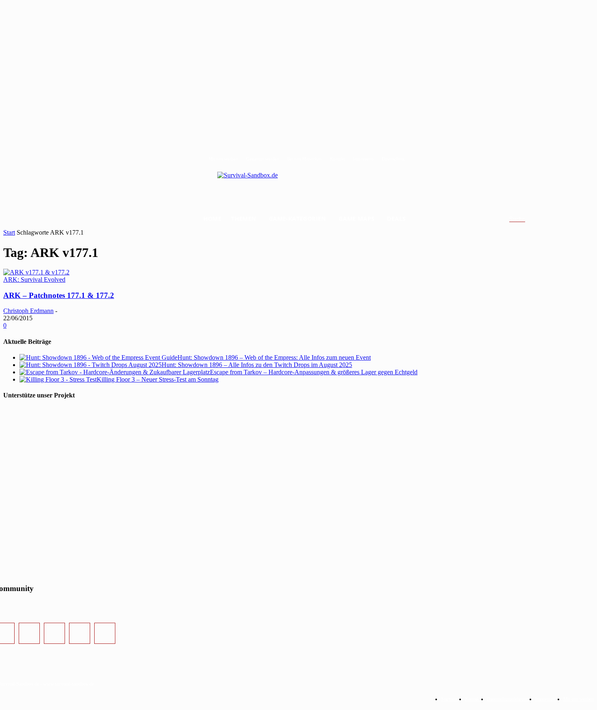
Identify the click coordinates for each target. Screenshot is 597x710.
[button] (527, 219)
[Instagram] (29, 633)
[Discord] (79, 633)
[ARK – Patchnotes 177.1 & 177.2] (36, 272)
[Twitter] (54, 633)
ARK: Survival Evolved (34, 279)
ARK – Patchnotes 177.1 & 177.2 (58, 295)
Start (9, 232)
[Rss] (104, 633)
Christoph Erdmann (28, 310)
